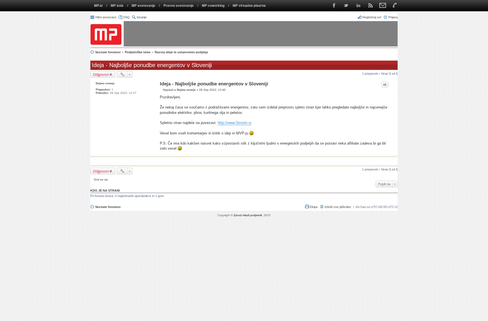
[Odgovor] (161, 89)
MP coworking (213, 5)
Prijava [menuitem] (393, 17)
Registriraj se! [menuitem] (371, 17)
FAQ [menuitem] (126, 17)
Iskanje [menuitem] (142, 17)
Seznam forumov (108, 207)
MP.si (98, 5)
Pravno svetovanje (179, 5)
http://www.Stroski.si (234, 123)
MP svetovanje (143, 5)
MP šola (117, 5)
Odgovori (101, 74)
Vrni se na (101, 179)
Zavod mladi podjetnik (248, 215)
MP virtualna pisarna (249, 5)
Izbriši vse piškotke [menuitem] (337, 207)
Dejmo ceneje (105, 83)
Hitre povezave (105, 17)
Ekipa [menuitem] (313, 207)
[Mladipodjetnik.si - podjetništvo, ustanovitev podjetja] (105, 34)
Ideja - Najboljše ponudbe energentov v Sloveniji (152, 65)
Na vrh (393, 152)
